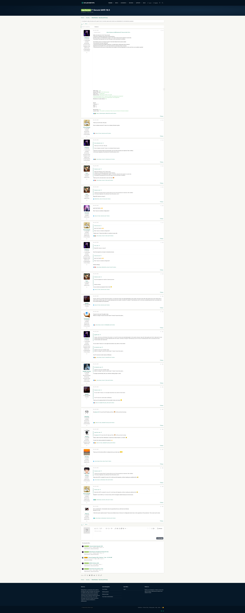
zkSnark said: (96, 489)
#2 (162, 120)
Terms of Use (145, 607)
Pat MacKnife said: (98, 347)
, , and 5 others (103, 198)
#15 (162, 409)
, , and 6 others (105, 422)
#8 (162, 242)
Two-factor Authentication (107, 596)
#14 (162, 387)
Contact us (140, 607)
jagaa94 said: (96, 334)
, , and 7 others (102, 215)
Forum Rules (104, 589)
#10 (162, 296)
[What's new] (160, 3)
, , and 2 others (102, 289)
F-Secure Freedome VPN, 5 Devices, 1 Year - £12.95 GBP (98, 557)
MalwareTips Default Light (87, 607)
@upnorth (97, 412)
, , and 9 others (104, 180)
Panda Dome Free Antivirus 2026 (93, 568)
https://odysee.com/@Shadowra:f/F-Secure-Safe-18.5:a (118, 32)
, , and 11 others (105, 357)
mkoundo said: (97, 225)
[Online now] (86, 126)
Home (159, 607)
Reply (162, 116)
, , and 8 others (105, 324)
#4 (162, 165)
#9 (162, 273)
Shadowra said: (97, 169)
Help (156, 607)
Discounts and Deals (88, 559)
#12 (162, 331)
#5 (162, 187)
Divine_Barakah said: (98, 143)
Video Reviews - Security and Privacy (91, 548)
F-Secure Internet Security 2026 (93, 546)
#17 (162, 449)
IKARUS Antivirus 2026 (91, 563)
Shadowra (84, 12)
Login (124, 589)
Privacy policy (152, 607)
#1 (162, 30)
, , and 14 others (105, 159)
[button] (113, 2)
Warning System (105, 591)
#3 (162, 140)
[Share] (161, 30)
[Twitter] (147, 595)
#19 (162, 486)
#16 (162, 429)
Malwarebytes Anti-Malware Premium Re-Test (96, 551)
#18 (162, 467)
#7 (162, 222)
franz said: (96, 245)
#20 (162, 506)
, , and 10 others (103, 133)
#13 (162, 364)
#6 (162, 205)
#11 (162, 311)
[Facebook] (145, 595)
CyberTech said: (97, 432)
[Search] (162, 3)
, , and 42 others (106, 113)
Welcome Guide (105, 594)
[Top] (161, 607)
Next (86, 23)
